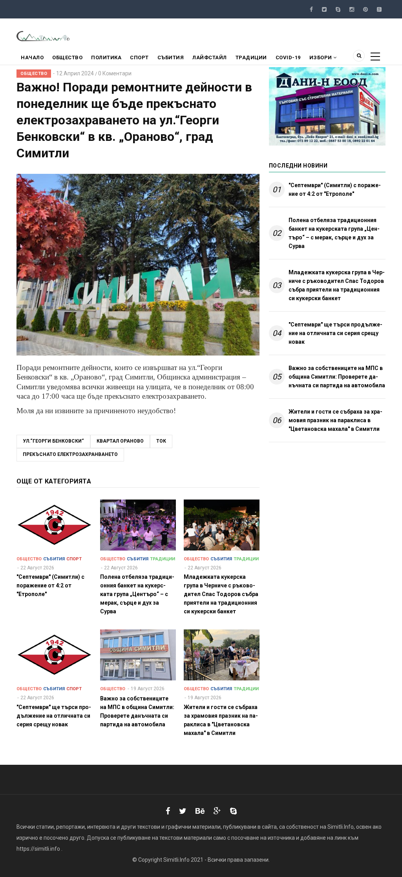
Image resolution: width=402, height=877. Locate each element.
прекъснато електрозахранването (70, 454)
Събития (170, 57)
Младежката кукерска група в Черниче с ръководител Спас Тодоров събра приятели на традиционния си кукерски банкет (337, 285)
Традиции (251, 57)
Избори (321, 57)
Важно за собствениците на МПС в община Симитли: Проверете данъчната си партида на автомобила (337, 376)
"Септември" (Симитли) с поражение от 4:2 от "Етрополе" (335, 189)
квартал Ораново (120, 441)
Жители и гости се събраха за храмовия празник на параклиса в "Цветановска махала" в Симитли (335, 420)
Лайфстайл (209, 57)
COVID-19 (288, 57)
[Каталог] (43, 36)
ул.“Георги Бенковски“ (53, 441)
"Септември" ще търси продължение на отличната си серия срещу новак (335, 333)
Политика (106, 57)
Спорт (139, 57)
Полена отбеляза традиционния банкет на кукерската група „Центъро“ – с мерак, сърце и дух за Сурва (334, 233)
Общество (67, 57)
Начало (32, 57)
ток (161, 441)
